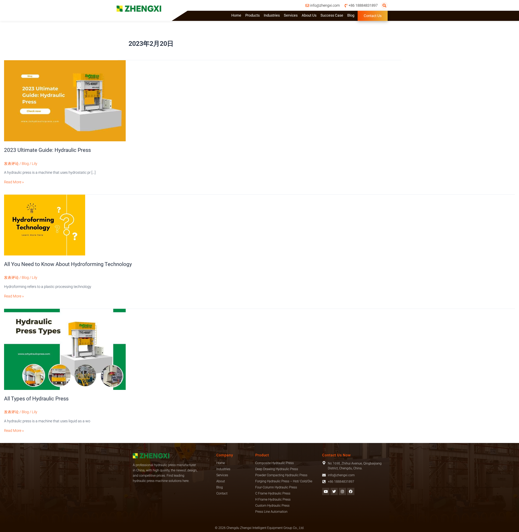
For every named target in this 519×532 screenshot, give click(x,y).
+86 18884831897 (341, 482)
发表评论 (11, 163)
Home (236, 15)
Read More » (14, 182)
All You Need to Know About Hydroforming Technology (68, 264)
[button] (384, 5)
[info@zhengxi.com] (324, 475)
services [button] (291, 15)
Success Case (332, 15)
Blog (350, 15)
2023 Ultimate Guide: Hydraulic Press (47, 150)
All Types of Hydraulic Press (36, 399)
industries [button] (272, 15)
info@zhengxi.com (341, 475)
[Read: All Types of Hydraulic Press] (65, 349)
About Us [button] (309, 15)
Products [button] (252, 15)
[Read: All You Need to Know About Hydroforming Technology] (44, 224)
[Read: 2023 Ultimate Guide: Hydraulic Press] (65, 100)
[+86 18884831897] (324, 481)
